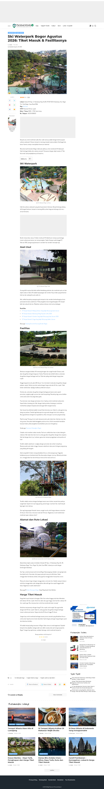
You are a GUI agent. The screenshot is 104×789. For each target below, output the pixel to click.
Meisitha (11, 733)
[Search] (95, 26)
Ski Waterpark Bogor (19, 678)
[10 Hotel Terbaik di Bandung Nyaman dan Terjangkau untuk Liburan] (74, 665)
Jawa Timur (12, 724)
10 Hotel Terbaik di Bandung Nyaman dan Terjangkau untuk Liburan (87, 664)
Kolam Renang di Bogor (33, 590)
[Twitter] (14, 100)
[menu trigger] (10, 26)
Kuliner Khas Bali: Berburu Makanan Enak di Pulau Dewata (87, 638)
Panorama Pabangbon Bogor (33, 428)
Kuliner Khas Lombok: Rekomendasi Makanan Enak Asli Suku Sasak (87, 656)
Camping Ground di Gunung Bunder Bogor (36, 323)
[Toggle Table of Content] (29, 158)
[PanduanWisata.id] (22, 26)
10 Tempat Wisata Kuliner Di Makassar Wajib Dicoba (51, 729)
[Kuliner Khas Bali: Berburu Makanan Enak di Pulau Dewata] (74, 639)
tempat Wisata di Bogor (32, 678)
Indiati (10, 44)
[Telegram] (9, 109)
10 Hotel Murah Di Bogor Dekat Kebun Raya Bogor (12, 129)
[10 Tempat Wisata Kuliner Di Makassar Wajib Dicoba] (52, 717)
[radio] (40, 637)
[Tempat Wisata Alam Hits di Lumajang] (21, 717)
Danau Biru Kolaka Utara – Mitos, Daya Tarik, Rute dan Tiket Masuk (50, 760)
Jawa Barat (11, 33)
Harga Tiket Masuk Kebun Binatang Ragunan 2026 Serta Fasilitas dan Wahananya (81, 683)
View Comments (57, 694)
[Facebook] (9, 100)
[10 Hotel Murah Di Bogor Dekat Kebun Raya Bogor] (12, 122)
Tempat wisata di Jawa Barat (48, 678)
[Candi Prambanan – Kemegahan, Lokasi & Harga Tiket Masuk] (82, 746)
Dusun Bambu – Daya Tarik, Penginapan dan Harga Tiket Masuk (21, 760)
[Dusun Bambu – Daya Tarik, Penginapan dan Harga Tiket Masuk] (21, 746)
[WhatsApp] (14, 105)
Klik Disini (25, 106)
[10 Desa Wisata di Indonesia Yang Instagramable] (82, 717)
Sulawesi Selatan (53, 724)
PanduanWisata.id (57, 787)
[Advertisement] (52, 11)
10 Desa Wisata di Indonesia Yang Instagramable (81, 729)
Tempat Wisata (19, 33)
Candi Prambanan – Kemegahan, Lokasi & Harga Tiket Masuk (81, 760)
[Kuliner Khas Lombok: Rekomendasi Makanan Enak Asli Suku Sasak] (74, 657)
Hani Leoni (72, 733)
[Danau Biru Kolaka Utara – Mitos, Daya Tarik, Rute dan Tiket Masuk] (52, 746)
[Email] (14, 109)
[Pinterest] (9, 105)
